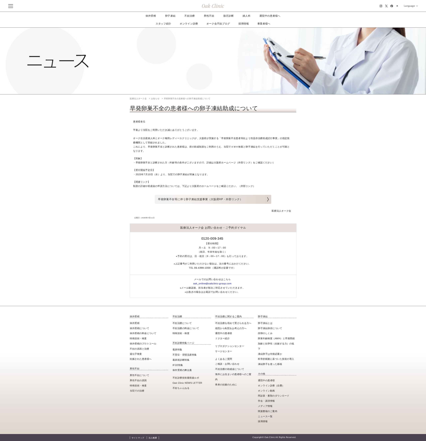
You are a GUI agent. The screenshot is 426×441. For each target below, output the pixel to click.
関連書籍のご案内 (267, 411)
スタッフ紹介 (163, 23)
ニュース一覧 (265, 416)
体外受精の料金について (143, 333)
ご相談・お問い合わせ (227, 364)
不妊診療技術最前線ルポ (186, 377)
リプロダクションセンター (229, 346)
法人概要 (153, 438)
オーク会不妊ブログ (218, 23)
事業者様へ (264, 23)
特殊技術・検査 (138, 338)
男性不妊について (139, 375)
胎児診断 (228, 15)
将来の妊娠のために (226, 384)
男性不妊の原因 (138, 380)
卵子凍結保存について (270, 328)
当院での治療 (137, 390)
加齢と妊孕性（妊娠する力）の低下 (276, 346)
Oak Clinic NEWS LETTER (187, 383)
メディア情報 (265, 406)
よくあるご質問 (223, 359)
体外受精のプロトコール (143, 343)
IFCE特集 (178, 365)
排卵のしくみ (265, 333)
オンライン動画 (266, 390)
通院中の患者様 (223, 333)
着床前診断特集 (181, 360)
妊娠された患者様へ (141, 359)
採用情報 (243, 23)
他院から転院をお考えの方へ (231, 328)
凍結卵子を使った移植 (270, 364)
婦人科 (246, 15)
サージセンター (223, 351)
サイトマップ (138, 438)
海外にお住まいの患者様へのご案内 (233, 377)
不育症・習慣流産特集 (185, 354)
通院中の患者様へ (269, 15)
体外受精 (151, 15)
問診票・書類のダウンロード (273, 395)
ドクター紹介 (222, 338)
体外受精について (139, 328)
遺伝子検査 (136, 354)
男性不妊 (209, 15)
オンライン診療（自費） (271, 385)
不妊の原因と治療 (139, 348)
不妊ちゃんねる (181, 388)
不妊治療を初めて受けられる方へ (233, 323)
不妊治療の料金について (186, 328)
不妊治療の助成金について (229, 369)
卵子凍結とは (265, 323)
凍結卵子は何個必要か (270, 354)
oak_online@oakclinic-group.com (212, 283)
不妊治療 (189, 15)
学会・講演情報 (266, 401)
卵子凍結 (170, 15)
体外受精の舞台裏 (182, 370)
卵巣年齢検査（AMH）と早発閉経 (276, 338)
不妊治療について (182, 323)
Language (409, 5)
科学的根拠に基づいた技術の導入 (276, 359)
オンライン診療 (189, 23)
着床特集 (177, 349)
